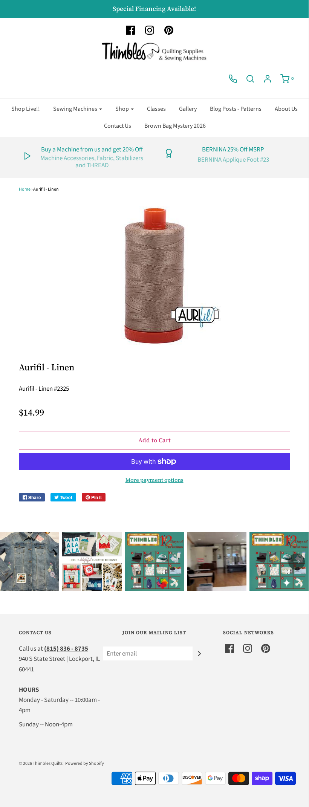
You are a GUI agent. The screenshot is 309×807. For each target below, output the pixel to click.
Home (25, 189)
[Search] (250, 78)
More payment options (154, 480)
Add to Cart (154, 440)
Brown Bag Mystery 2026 (175, 126)
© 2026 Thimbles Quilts (41, 763)
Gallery (188, 109)
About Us (286, 109)
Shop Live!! (25, 109)
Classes (156, 109)
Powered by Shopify (84, 763)
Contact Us (117, 126)
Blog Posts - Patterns (236, 109)
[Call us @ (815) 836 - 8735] (233, 78)
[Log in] (267, 78)
